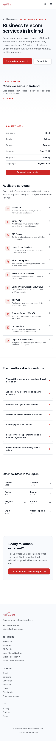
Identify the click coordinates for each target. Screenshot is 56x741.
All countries (11, 19)
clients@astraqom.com (13, 629)
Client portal (8, 692)
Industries (7, 684)
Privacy (6, 708)
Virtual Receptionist (11, 657)
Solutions (7, 677)
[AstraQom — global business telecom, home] (7, 4)
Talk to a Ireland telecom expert (27, 571)
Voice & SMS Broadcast (13, 660)
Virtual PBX (8, 645)
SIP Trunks (7, 649)
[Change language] (45, 4)
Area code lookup (11, 696)
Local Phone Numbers (12, 653)
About (5, 673)
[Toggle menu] (50, 4)
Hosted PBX (8, 641)
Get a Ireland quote (15, 61)
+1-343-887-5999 (11, 625)
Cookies (6, 712)
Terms (5, 716)
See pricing (42, 61)
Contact (6, 688)
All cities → (8, 98)
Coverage (7, 681)
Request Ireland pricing (28, 172)
